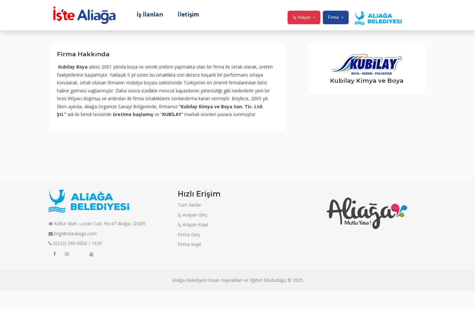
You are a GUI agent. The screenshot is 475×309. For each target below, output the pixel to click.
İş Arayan (302, 17)
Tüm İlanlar (189, 205)
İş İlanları (150, 14)
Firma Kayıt (189, 244)
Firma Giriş (189, 234)
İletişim (188, 14)
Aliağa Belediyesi (189, 280)
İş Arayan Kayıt (193, 224)
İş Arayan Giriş (192, 215)
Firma (333, 17)
